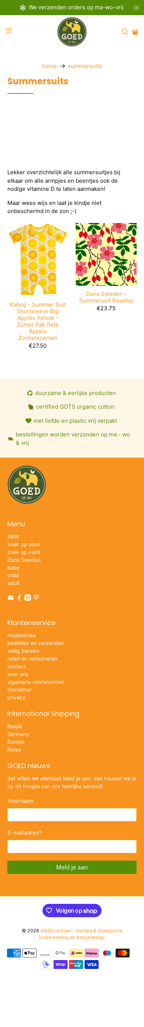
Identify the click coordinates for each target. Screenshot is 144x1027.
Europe (15, 742)
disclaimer (19, 689)
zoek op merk (24, 552)
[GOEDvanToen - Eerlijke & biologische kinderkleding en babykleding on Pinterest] (36, 599)
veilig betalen (23, 651)
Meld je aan (72, 867)
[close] (136, 7)
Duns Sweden (24, 560)
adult (13, 583)
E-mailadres (24, 832)
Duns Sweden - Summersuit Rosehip (106, 297)
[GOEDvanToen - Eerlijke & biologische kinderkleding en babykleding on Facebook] (19, 599)
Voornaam (20, 800)
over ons (17, 674)
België (14, 726)
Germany (18, 734)
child (13, 575)
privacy (16, 697)
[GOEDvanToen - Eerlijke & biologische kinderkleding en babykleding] (72, 32)
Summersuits (85, 66)
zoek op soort (24, 544)
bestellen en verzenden (35, 643)
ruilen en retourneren (32, 658)
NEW (13, 536)
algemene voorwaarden (35, 682)
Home (49, 66)
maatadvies (21, 635)
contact (16, 666)
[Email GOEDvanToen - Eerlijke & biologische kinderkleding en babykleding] (10, 599)
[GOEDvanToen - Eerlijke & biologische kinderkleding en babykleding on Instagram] (27, 599)
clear (127, 128)
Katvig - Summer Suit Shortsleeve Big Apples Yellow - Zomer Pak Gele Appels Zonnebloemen (38, 321)
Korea (14, 749)
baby (13, 567)
